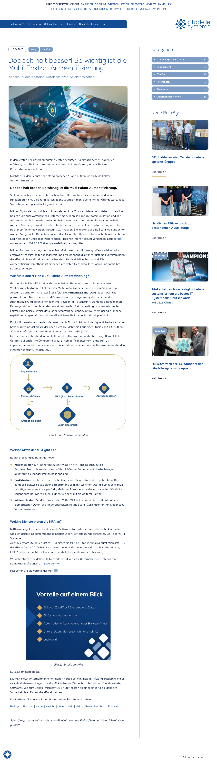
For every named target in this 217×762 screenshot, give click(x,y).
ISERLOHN (57, 9)
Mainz (79, 706)
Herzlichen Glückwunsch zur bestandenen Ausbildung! (172, 225)
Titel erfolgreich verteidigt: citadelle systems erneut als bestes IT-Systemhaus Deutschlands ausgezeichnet (178, 296)
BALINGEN (87, 4)
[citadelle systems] (192, 24)
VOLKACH (146, 9)
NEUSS (88, 9)
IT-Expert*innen (51, 563)
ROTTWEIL (116, 9)
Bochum (28, 706)
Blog (33, 49)
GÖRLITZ (151, 4)
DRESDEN (113, 4)
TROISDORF (130, 9)
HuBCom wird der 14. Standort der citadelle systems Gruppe (177, 366)
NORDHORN (101, 9)
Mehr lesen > (159, 172)
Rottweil (113, 706)
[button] (16, 24)
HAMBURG (164, 4)
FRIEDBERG (137, 4)
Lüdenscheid (66, 706)
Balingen (15, 706)
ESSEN (125, 4)
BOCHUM (100, 4)
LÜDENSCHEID (73, 9)
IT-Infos (46, 49)
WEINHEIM (159, 9)
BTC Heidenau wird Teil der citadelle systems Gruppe (178, 159)
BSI (120, 238)
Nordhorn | (100, 706)
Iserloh (50, 706)
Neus (88, 706)
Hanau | (40, 706)
